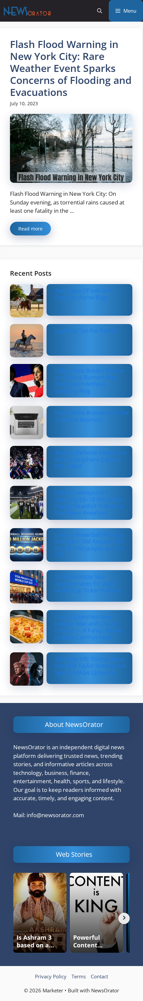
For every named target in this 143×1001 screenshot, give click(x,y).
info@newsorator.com (55, 815)
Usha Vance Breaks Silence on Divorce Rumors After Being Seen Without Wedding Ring (89, 381)
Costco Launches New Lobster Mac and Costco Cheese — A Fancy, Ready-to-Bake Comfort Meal (89, 627)
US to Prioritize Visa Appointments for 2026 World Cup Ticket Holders (88, 583)
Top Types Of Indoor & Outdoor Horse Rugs (84, 294)
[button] (99, 11)
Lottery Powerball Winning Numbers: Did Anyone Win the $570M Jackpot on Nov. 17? (89, 545)
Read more (30, 228)
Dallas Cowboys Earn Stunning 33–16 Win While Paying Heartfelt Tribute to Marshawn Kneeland (89, 502)
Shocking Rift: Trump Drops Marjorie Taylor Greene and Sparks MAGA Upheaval (90, 665)
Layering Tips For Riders (86, 330)
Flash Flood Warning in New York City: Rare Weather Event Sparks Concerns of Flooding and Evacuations (71, 68)
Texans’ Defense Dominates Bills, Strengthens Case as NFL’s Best (91, 459)
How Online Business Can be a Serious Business (92, 416)
